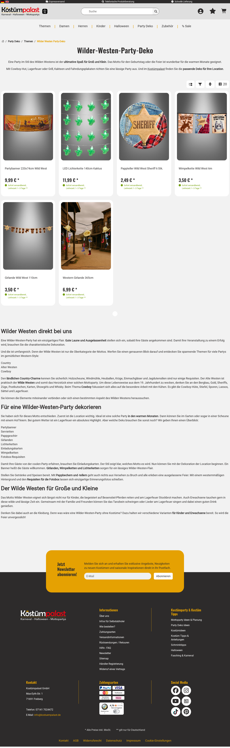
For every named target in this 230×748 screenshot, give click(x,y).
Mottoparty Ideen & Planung (186, 619)
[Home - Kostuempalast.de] (43, 615)
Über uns (104, 616)
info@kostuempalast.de (47, 714)
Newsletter (105, 653)
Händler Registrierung (111, 663)
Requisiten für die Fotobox (43, 479)
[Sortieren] (210, 84)
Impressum (133, 740)
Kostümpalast (156, 69)
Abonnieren (163, 576)
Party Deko (14, 41)
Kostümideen (178, 630)
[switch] (116, 711)
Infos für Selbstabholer (112, 621)
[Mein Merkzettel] (212, 11)
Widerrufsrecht (92, 740)
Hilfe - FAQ (105, 647)
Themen (28, 41)
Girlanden (52, 468)
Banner (5, 468)
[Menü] (122, 704)
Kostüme (114, 513)
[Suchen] (156, 11)
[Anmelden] (200, 11)
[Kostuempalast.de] (20, 11)
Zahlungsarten (107, 631)
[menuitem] (2, 1)
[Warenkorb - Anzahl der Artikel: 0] (224, 11)
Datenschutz (114, 740)
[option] (28, 127)
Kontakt (64, 740)
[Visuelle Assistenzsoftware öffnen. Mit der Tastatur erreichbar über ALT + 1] (43, 11)
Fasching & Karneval (182, 655)
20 (224, 84)
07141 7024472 (44, 709)
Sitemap (104, 658)
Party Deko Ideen (180, 625)
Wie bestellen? (107, 626)
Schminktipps (178, 644)
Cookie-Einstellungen (158, 740)
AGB (76, 740)
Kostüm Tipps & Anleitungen (180, 637)
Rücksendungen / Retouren (114, 642)
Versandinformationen (111, 637)
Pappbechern (64, 475)
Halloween (177, 650)
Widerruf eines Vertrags (112, 669)
